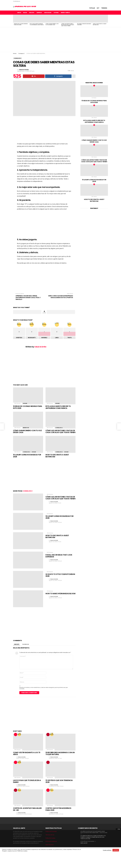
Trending (104, 8)
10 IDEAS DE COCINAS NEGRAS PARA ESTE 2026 (21, 24)
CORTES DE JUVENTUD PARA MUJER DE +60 (27, 809)
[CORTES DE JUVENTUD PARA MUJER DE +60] (28, 797)
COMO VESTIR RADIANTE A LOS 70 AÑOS (26, 753)
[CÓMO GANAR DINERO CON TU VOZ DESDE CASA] (52, 19)
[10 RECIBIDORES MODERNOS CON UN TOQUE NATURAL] (60, 742)
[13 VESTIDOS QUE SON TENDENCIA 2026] (60, 770)
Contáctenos (16, 1)
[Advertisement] (60, 39)
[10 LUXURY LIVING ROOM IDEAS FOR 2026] (84, 19)
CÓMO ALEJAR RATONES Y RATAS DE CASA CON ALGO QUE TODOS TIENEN (67, 24)
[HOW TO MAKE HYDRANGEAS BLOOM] (28, 598)
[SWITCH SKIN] (99, 13)
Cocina (56, 12)
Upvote (27, 312)
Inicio (19, 12)
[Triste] (19, 790)
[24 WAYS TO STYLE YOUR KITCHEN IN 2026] (28, 579)
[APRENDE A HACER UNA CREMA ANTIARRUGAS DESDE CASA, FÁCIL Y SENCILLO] (2, 426)
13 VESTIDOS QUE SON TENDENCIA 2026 (59, 781)
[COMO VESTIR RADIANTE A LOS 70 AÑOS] (28, 742)
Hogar (25, 403)
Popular (92, 8)
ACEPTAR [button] (116, 850)
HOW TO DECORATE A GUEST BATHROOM (99, 24)
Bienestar (26, 427)
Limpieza (39, 12)
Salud (25, 12)
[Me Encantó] (19, 734)
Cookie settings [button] (107, 850)
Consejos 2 (59, 427)
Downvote (61, 312)
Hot (98, 8)
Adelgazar (47, 12)
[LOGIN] (106, 13)
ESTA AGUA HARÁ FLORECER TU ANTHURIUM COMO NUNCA (37, 24)
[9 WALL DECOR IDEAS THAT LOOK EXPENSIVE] (28, 560)
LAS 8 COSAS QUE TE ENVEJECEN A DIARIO (27, 781)
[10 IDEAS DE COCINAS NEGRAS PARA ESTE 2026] (21, 19)
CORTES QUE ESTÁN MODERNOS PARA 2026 (58, 809)
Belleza (31, 12)
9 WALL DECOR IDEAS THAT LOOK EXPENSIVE (59, 556)
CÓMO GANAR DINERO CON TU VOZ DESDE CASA (52, 24)
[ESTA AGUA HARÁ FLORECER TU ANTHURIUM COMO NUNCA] (37, 19)
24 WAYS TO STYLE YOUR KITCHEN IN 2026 (60, 575)
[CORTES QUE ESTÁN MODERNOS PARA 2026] (60, 797)
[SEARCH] (103, 13)
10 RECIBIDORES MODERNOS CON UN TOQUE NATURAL (60, 753)
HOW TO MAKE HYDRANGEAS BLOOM (60, 593)
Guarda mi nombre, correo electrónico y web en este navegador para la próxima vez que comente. (43, 688)
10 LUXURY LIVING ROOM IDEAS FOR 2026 (84, 24)
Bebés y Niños (65, 12)
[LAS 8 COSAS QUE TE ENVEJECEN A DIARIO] (28, 770)
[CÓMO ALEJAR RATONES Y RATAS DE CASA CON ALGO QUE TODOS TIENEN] (68, 19)
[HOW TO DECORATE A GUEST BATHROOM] (100, 19)
